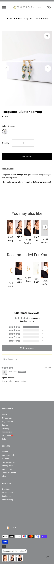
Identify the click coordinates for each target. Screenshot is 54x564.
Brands (5, 425)
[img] (7, 368)
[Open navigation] (6, 7)
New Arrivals (7, 418)
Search (5, 452)
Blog (4, 476)
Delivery (5, 459)
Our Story (6, 489)
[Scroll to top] (48, 556)
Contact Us (6, 496)
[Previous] (6, 68)
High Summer (7, 421)
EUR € (13, 528)
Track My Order (8, 462)
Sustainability (7, 499)
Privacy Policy (7, 466)
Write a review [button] (27, 348)
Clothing (5, 428)
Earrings (18, 18)
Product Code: (8, 169)
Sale (4, 439)
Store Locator (7, 492)
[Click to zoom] (47, 36)
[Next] (48, 68)
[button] (14, 327)
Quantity (5, 143)
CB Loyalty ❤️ (7, 435)
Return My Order (8, 455)
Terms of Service (9, 473)
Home (9, 18)
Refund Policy (7, 469)
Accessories (7, 432)
